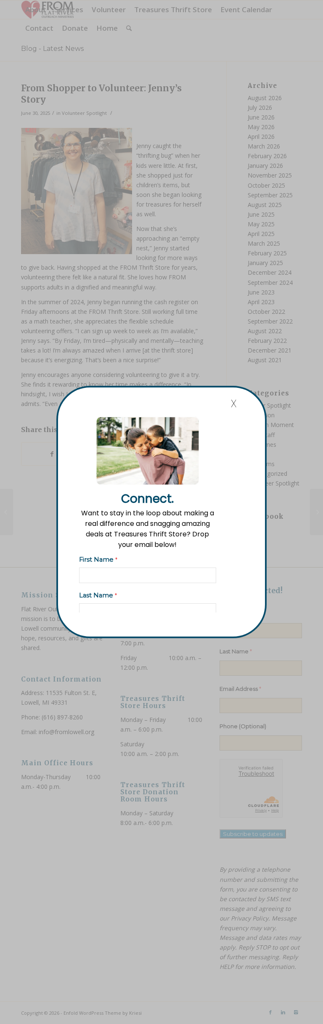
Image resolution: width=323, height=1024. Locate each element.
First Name (98, 559)
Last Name (98, 595)
